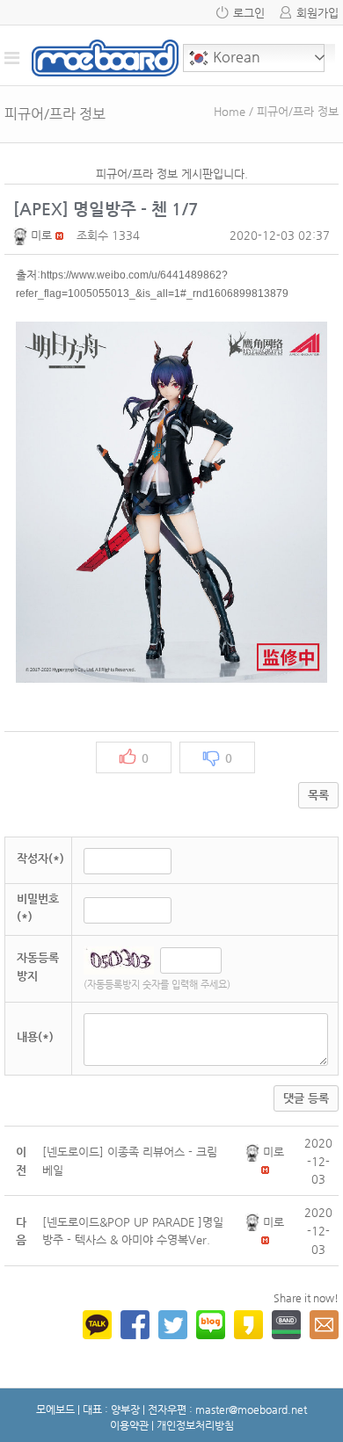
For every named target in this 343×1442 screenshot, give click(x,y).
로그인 (249, 12)
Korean (234, 56)
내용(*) (35, 1036)
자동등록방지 (38, 966)
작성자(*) (40, 858)
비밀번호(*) (38, 908)
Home (229, 111)
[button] (22, 235)
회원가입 (317, 12)
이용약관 (129, 1425)
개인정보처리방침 (195, 1425)
